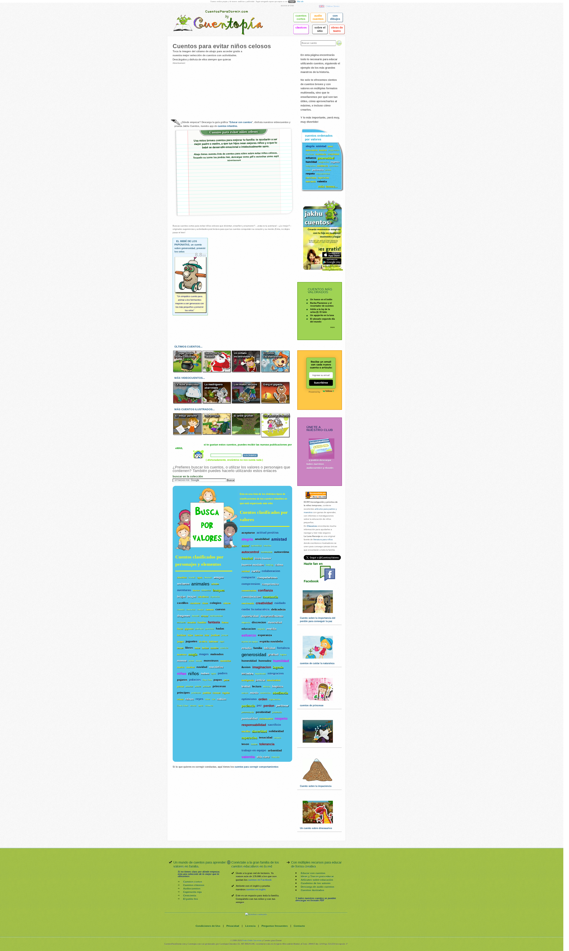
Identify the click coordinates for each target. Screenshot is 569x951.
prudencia (277, 712)
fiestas (225, 622)
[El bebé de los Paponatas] (190, 285)
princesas (219, 686)
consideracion (251, 596)
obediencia (280, 693)
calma (279, 564)
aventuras (184, 590)
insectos (199, 635)
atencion (267, 545)
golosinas (199, 628)
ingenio (278, 667)
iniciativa (247, 673)
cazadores (195, 603)
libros (189, 647)
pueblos (207, 692)
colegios (215, 602)
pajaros (182, 679)
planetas (189, 686)
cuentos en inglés (256, 889)
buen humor (263, 558)
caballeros (203, 596)
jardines (215, 635)
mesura (245, 693)
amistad (279, 539)
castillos (182, 602)
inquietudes (260, 673)
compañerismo (267, 577)
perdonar (282, 705)
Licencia (250, 925)
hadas (220, 628)
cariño (255, 571)
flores (180, 628)
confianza (265, 590)
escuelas (191, 622)
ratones (216, 692)
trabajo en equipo (254, 750)
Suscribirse (321, 382)
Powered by (314, 391)
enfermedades (216, 616)
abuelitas (182, 577)
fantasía (214, 622)
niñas (181, 673)
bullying (269, 565)
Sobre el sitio (319, 29)
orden (262, 699)
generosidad (254, 654)
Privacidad (232, 925)
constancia (270, 597)
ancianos (183, 583)
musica (180, 667)
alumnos (208, 577)
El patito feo (190, 898)
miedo (254, 692)
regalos (226, 692)
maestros (182, 654)
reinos (189, 698)
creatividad (264, 603)
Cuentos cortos (192, 881)
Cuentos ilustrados (312, 890)
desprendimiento (271, 615)
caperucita (215, 596)
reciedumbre (266, 718)
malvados (217, 654)
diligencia (246, 622)
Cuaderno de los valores (315, 883)
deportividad (250, 615)
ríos (213, 699)
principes (183, 692)
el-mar (204, 615)
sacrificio (274, 725)
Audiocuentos (191, 888)
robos (207, 699)
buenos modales (253, 564)
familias (202, 622)
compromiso (270, 583)
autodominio (266, 552)
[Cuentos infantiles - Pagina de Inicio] (214, 17)
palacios (195, 679)
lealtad (246, 686)
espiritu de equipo (250, 641)
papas (218, 679)
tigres (200, 705)
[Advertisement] (202, 89)
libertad (266, 686)
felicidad (269, 648)
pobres (198, 686)
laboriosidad (273, 680)
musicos (190, 667)
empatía (261, 629)
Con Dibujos (335, 17)
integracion (276, 673)
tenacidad (265, 737)
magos (204, 654)
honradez (265, 660)
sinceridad (259, 731)
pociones (207, 686)
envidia (271, 628)
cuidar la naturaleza (255, 609)
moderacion (265, 693)
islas (207, 635)
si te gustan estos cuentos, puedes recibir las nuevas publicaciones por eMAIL (233, 446)
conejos (200, 609)
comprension (251, 584)
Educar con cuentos (241, 122)
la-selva (203, 641)
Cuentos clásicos (193, 885)
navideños (216, 666)
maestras (224, 648)
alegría (247, 539)
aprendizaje (256, 545)
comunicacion (249, 590)
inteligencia (248, 680)
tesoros (193, 705)
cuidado (280, 603)
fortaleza (283, 648)
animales (200, 583)
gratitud (273, 654)
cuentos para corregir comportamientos (256, 767)
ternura (277, 737)
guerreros (209, 628)
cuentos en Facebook (259, 880)
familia (257, 648)
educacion (249, 628)
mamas (182, 660)
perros (180, 686)
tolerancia (266, 744)
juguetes (191, 641)
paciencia (248, 705)
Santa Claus (182, 705)
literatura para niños (323, 539)
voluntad (275, 757)
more (332, 327)
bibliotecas (206, 590)
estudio (247, 648)
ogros (213, 673)
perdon (268, 705)
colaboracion (271, 571)
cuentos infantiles (227, 126)
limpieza (277, 686)
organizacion (275, 699)
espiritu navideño (271, 641)
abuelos (191, 577)
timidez (254, 744)
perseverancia (248, 712)
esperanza (265, 635)
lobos (197, 648)
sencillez (246, 731)
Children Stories (332, 6)
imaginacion (261, 667)
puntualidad (250, 718)
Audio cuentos (318, 17)
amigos (219, 577)
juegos (180, 641)
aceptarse (248, 532)
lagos (222, 641)
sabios (221, 698)
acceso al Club (287, 6)
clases (205, 603)
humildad (281, 661)
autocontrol (250, 552)
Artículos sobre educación (317, 880)
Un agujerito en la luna (322, 315)
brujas (181, 596)
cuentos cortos (300, 17)
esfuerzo (249, 635)
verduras (209, 705)
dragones (183, 615)
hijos (190, 635)
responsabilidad (254, 725)
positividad (263, 712)
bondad (247, 558)
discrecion (259, 622)
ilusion (246, 667)
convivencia (248, 603)
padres (222, 673)
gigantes (189, 628)
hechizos (181, 635)
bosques (218, 590)
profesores (196, 692)
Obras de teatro (337, 29)
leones (180, 648)
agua (199, 577)
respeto (281, 718)
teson (245, 744)
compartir (248, 577)
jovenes (224, 635)
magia (192, 654)
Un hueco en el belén (321, 299)
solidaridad (276, 731)
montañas (225, 660)
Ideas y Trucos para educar (317, 876)
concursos (190, 609)
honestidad (249, 660)
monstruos (211, 660)
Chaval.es (312, 526)
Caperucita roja (192, 892)
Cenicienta (189, 895)
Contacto (299, 925)
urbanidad (275, 750)
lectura (256, 686)
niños (193, 673)
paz (259, 705)
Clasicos (301, 27)
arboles (215, 583)
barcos (196, 590)
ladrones (213, 641)
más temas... (328, 186)
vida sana (263, 756)
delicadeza (278, 609)
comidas (180, 609)
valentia (248, 757)
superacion (249, 737)
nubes (205, 673)
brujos (191, 596)
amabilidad (262, 539)
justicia (260, 680)
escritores (181, 622)
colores (226, 603)
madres (214, 648)
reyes (199, 699)
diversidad (275, 622)
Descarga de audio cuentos (317, 886)
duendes (196, 616)
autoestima (281, 551)
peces (226, 680)
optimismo (249, 699)
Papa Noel (207, 680)
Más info (300, 1)
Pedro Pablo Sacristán (251, 940)
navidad (201, 666)
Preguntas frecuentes (275, 925)
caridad (246, 571)
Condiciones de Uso (208, 925)
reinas (180, 699)
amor (245, 545)
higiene (283, 654)
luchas (205, 648)
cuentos (210, 609)
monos (199, 660)
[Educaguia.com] (315, 498)
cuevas (220, 609)
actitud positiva (268, 532)
